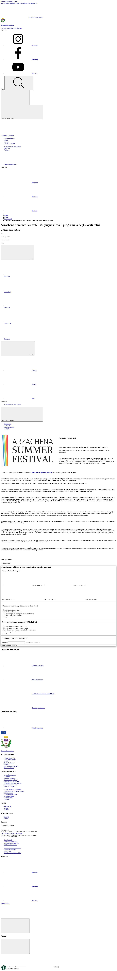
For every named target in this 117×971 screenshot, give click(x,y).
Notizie (6, 809)
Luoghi (6, 817)
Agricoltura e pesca (10, 775)
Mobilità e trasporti (9, 786)
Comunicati (7, 806)
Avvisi (6, 808)
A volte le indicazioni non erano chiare (15, 626)
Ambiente (7, 776)
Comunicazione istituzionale (12, 146)
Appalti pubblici (9, 796)
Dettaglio (5, 642)
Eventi (6, 818)
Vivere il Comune (9, 143)
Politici (6, 764)
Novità (6, 140)
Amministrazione (9, 138)
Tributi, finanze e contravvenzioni (14, 791)
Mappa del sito (5, 903)
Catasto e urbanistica (10, 778)
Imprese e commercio (10, 785)
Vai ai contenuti (5, 1)
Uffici (6, 761)
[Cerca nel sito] (18, 83)
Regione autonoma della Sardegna (11, 3)
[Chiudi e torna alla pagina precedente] (15, 926)
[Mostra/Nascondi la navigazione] (15, 97)
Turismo (6, 150)
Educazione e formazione (11, 781)
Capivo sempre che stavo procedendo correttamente (19, 614)
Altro (5, 617)
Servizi (6, 142)
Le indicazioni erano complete (13, 612)
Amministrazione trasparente (29, 3)
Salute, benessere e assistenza (12, 789)
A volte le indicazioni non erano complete (16, 628)
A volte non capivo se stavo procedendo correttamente (20, 630)
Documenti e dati (9, 768)
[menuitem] (20, 370)
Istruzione (7, 148)
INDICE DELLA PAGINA (8, 420)
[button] (3, 967)
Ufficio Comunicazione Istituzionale (11, 833)
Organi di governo (9, 758)
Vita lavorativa (8, 793)
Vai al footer (13, 1)
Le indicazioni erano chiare (12, 610)
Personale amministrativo (11, 766)
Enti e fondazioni (9, 763)
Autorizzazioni (8, 798)
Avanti (9, 645)
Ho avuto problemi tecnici (11, 632)
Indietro (3, 645)
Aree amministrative (10, 759)
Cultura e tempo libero (10, 780)
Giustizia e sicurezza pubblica (12, 783)
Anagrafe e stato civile (10, 794)
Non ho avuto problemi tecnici (13, 615)
